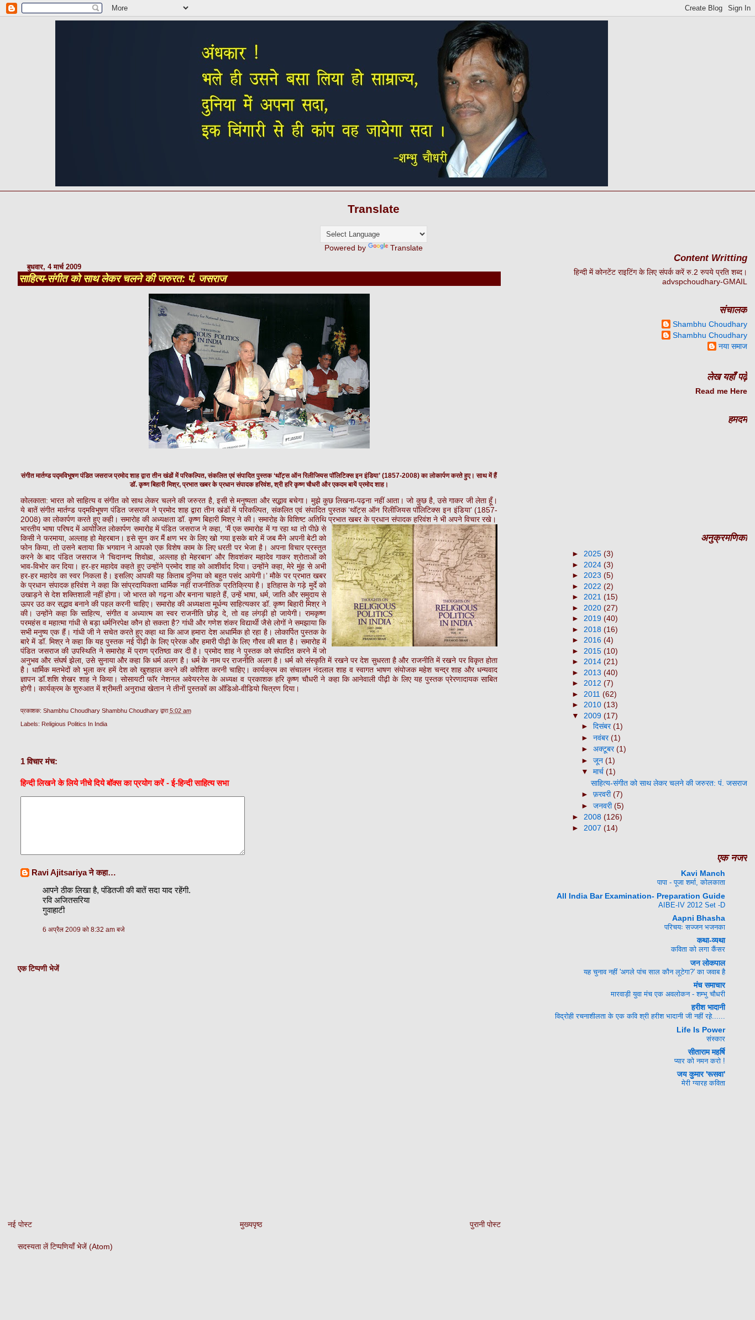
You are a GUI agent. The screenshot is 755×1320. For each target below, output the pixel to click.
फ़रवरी (603, 794)
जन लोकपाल (707, 962)
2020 (594, 607)
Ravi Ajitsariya (59, 872)
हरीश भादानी (708, 1007)
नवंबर (602, 737)
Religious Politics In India (74, 724)
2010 (594, 704)
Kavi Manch (703, 873)
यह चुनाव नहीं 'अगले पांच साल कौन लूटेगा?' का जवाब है (654, 972)
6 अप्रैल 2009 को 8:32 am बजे (83, 929)
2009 (594, 715)
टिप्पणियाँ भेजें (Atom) (81, 1246)
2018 (594, 629)
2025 (594, 553)
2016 (594, 639)
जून (599, 760)
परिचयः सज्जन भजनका (694, 927)
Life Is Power (701, 1029)
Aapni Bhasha (698, 918)
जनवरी (603, 805)
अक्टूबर (604, 748)
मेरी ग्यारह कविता (703, 1083)
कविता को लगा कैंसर (698, 949)
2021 (594, 596)
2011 (593, 694)
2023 (594, 575)
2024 (594, 564)
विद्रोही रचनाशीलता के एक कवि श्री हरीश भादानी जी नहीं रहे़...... (640, 1016)
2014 (594, 661)
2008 (594, 816)
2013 (594, 672)
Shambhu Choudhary (710, 324)
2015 (594, 650)
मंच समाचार (709, 984)
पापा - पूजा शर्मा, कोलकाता (691, 882)
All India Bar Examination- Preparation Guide (641, 895)
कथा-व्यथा (711, 940)
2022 (594, 586)
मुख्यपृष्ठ (251, 1224)
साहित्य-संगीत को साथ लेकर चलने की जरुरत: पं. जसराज (122, 278)
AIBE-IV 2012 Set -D (691, 905)
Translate (406, 247)
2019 (594, 618)
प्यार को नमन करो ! (699, 1061)
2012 (594, 683)
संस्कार (715, 1039)
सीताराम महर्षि (706, 1051)
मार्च (599, 771)
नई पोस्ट (20, 1224)
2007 (594, 827)
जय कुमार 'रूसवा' (701, 1073)
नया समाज (733, 346)
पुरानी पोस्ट (485, 1224)
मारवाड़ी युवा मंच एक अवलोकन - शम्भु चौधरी (668, 994)
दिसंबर (603, 726)
